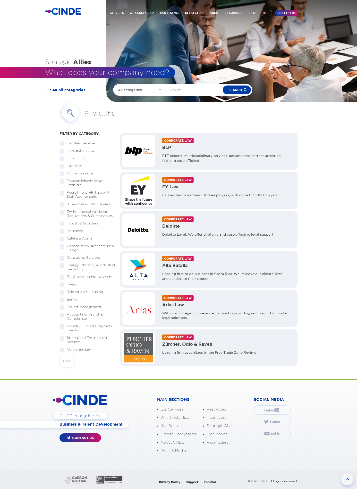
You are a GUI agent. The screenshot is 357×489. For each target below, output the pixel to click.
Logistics (74, 166)
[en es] (266, 13)
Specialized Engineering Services (87, 340)
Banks (72, 299)
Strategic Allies (220, 426)
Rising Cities (217, 442)
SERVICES (117, 12)
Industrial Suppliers (83, 223)
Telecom (74, 284)
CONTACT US (286, 13)
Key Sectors (172, 426)
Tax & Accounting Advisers (89, 277)
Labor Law (76, 158)
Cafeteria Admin (80, 238)
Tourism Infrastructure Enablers (85, 183)
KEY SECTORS (194, 12)
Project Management (84, 307)
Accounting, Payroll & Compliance (85, 316)
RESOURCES (233, 12)
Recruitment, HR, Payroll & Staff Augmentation (88, 194)
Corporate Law (79, 349)
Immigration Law (80, 151)
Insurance (75, 231)
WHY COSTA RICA (141, 12)
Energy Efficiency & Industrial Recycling (91, 267)
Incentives (216, 418)
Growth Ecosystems (179, 434)
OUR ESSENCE (169, 12)
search (235, 90)
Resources (216, 409)
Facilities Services (81, 143)
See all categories (67, 90)
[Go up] (347, 479)
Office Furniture (80, 173)
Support (192, 482)
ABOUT (215, 12)
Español (210, 482)
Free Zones (217, 434)
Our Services (172, 409)
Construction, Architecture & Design (90, 248)
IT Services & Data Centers (88, 204)
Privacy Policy (169, 482)
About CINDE (172, 442)
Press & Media (173, 451)
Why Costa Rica (175, 418)
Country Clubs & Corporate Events (89, 328)
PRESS (252, 12)
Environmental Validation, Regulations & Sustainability (90, 214)
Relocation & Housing (85, 292)
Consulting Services (83, 257)
